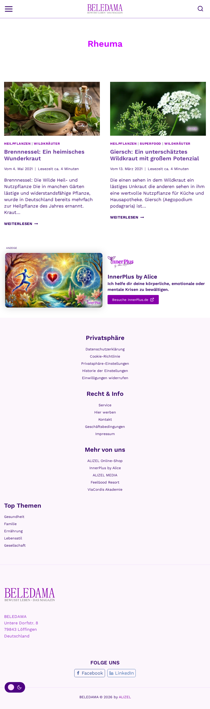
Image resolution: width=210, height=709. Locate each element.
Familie (10, 524)
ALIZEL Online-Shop (105, 461)
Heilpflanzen (17, 143)
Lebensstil (13, 538)
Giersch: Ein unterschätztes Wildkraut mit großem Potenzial (154, 155)
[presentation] (52, 109)
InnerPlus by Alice (105, 468)
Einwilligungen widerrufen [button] (105, 378)
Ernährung (13, 531)
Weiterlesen (21, 224)
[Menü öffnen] (9, 9)
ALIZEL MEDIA (105, 475)
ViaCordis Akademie (105, 489)
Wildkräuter (47, 143)
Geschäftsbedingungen (105, 427)
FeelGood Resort (105, 482)
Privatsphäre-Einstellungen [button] (105, 363)
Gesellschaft (15, 545)
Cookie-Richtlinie (105, 356)
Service (105, 405)
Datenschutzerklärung (105, 349)
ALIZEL (125, 697)
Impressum (105, 434)
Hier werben (105, 412)
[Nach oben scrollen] (200, 698)
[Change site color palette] (15, 687)
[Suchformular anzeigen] (200, 8)
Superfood (150, 143)
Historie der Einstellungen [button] (105, 371)
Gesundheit (14, 517)
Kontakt (105, 419)
